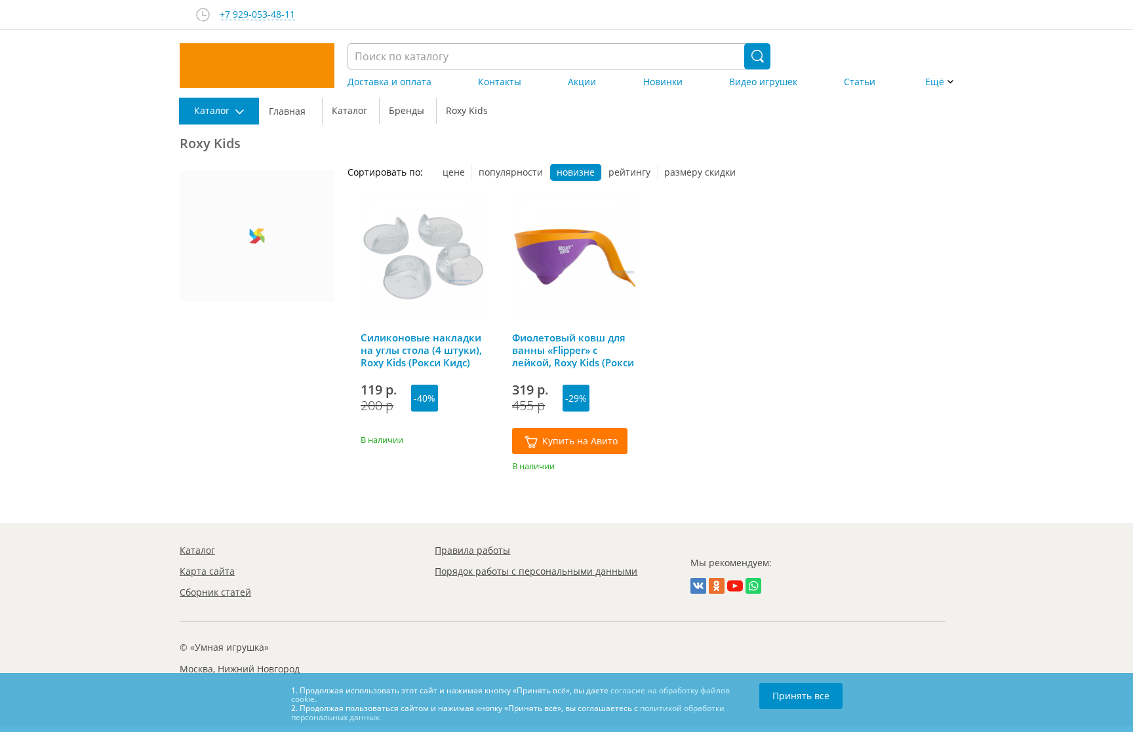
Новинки (663, 82)
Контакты (499, 82)
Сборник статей (215, 592)
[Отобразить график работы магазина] (203, 15)
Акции (582, 82)
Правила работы (472, 550)
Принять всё (800, 695)
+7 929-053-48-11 (257, 14)
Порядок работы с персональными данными (536, 571)
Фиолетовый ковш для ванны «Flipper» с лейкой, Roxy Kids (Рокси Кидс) (573, 350)
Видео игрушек (763, 82)
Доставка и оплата (389, 82)
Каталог (197, 550)
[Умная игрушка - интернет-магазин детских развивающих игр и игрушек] (257, 65)
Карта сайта (207, 571)
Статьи (859, 82)
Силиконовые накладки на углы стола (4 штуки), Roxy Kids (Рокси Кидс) (421, 350)
